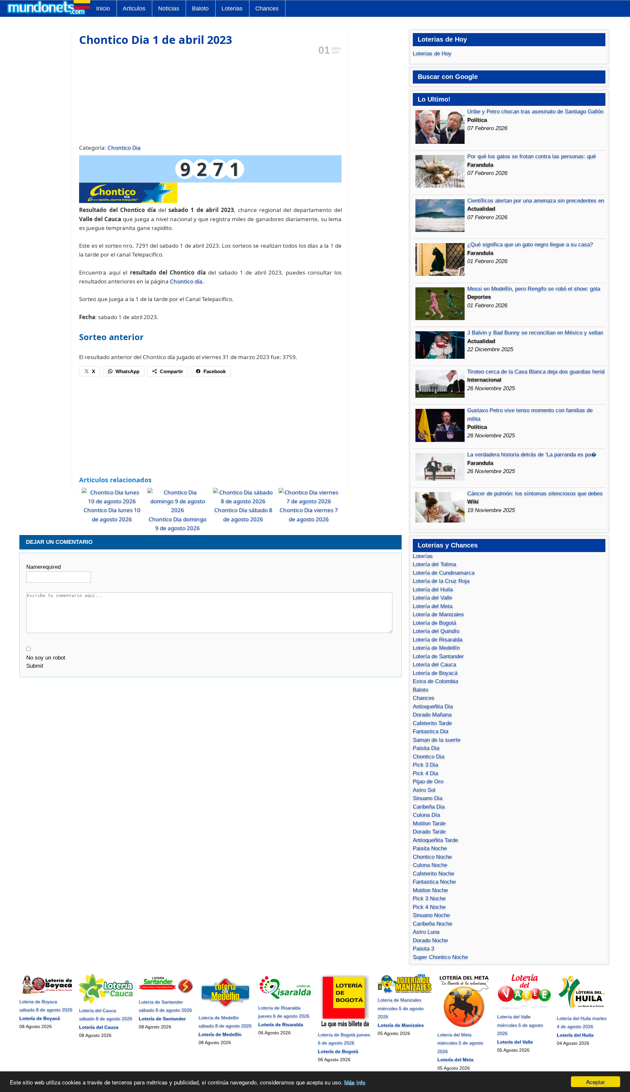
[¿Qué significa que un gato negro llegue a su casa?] (440, 274)
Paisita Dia (426, 748)
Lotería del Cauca (434, 664)
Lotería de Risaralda (437, 640)
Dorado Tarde (429, 832)
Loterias (231, 8)
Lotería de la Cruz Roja (441, 581)
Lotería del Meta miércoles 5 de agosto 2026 (460, 1043)
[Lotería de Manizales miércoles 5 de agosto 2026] (404, 991)
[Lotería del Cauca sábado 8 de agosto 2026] (106, 1002)
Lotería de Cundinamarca (443, 573)
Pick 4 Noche (429, 907)
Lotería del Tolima (434, 564)
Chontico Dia (124, 147)
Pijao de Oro (428, 781)
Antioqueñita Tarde (435, 840)
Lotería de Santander (438, 656)
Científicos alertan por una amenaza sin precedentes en (535, 201)
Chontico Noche (432, 857)
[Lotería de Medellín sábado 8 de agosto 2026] (225, 1009)
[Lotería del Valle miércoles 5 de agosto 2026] (524, 1008)
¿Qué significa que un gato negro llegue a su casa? (530, 244)
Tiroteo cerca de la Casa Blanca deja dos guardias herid (535, 372)
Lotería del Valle (432, 598)
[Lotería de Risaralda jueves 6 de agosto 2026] (285, 999)
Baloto (200, 8)
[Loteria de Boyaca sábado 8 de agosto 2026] (46, 993)
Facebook (214, 371)
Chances (267, 8)
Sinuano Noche (431, 915)
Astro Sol (424, 790)
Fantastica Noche (434, 882)
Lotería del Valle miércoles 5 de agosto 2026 (520, 1025)
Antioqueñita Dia (433, 706)
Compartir (171, 371)
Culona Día (426, 815)
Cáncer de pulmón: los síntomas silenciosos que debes (535, 493)
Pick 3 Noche (429, 898)
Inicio (103, 8)
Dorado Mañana (432, 715)
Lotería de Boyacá (435, 673)
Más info (354, 1082)
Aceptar (595, 1082)
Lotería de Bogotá (434, 623)
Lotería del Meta (432, 606)
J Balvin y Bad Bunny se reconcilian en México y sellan (535, 333)
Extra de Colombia (435, 681)
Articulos (134, 8)
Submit (34, 666)
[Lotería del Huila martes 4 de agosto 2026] (584, 1009)
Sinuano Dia (427, 798)
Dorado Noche (430, 940)
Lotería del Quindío (436, 631)
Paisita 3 (423, 949)
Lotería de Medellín (436, 648)
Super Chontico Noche (440, 957)
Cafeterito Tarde (432, 723)
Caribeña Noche (432, 924)
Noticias (168, 8)
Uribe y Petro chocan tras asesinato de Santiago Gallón (535, 111)
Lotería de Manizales (438, 614)
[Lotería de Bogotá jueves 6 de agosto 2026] (345, 1026)
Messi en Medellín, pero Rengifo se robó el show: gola (533, 289)
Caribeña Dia (429, 807)
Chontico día (186, 281)
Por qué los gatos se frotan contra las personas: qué (531, 156)
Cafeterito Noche (433, 874)
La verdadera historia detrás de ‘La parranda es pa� (532, 454)
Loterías (423, 556)
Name (43, 567)
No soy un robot (45, 658)
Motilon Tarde (429, 823)
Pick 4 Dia (425, 773)
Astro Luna (426, 932)
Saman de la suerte (436, 740)
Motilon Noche (430, 890)
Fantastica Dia (430, 731)
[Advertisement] (210, 98)
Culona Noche (430, 865)
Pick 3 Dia (425, 765)
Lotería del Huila (433, 589)
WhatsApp (127, 371)
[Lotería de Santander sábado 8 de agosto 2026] (166, 993)
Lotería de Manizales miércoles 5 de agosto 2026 (401, 1008)
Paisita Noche (430, 848)
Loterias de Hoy (432, 53)
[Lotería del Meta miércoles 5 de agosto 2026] (464, 1026)
